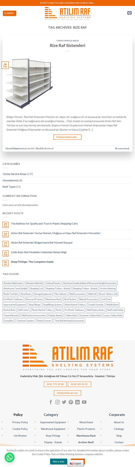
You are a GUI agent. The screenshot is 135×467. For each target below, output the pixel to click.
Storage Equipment (43, 294)
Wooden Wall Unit (34, 283)
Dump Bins (8, 320)
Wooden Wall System (13, 283)
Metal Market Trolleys (75, 304)
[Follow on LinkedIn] (77, 402)
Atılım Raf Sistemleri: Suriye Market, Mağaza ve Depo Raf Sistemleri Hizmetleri (55, 233)
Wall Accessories (77, 294)
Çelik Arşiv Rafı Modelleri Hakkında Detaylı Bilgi (39, 252)
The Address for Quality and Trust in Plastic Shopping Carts (44, 223)
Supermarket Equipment (14, 304)
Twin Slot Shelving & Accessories (69, 320)
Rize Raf (39, 148)
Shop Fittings (34, 304)
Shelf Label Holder (115, 310)
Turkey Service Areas (67, 41)
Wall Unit (92, 294)
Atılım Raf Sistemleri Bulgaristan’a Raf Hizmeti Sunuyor (42, 242)
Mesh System (70, 299)
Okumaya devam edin (67, 137)
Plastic (59, 310)
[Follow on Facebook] (51, 402)
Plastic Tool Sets (10, 294)
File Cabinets (61, 294)
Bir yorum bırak (122, 148)
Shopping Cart (36, 288)
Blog (119, 435)
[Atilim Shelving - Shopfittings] (67, 13)
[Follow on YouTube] (84, 402)
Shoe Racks (26, 294)
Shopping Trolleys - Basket (58, 288)
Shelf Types (8, 186)
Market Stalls (9, 310)
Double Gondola (95, 304)
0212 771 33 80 (55, 384)
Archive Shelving (108, 288)
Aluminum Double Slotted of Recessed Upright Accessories (90, 283)
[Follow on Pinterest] (71, 402)
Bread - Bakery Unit (108, 294)
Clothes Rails (71, 315)
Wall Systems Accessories (33, 315)
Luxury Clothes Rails (113, 315)
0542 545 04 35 (79, 384)
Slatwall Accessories (88, 299)
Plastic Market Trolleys (42, 310)
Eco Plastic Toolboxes (13, 299)
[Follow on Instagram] (57, 402)
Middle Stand (112, 304)
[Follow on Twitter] (64, 402)
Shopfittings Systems (52, 304)
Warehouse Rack (53, 299)
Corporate (117, 415)
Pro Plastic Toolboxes (74, 310)
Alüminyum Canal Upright (15, 288)
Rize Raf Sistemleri (67, 45)
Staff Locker (23, 310)
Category (51, 415)
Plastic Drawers (44, 320)
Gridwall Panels (53, 283)
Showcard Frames (34, 299)
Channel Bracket (11, 315)
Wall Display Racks (95, 310)
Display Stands (55, 315)
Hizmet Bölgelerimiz (15, 148)
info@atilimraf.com (67, 393)
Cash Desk (106, 299)
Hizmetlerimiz (10, 180)
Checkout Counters (25, 320)
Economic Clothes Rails (90, 315)
